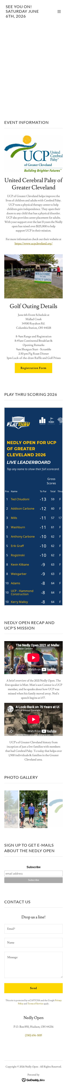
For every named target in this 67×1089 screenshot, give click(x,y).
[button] (59, 11)
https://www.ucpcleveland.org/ (34, 243)
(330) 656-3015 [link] (33, 1035)
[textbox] (33, 929)
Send (33, 988)
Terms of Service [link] (35, 1003)
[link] (25, 16)
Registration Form (33, 368)
